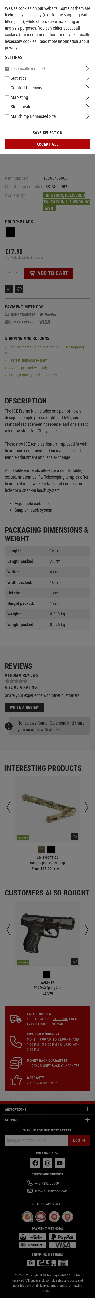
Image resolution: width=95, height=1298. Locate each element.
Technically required (28, 68)
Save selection (48, 132)
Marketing (19, 97)
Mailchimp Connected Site (33, 116)
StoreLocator (22, 107)
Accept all (47, 144)
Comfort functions (26, 87)
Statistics (19, 78)
